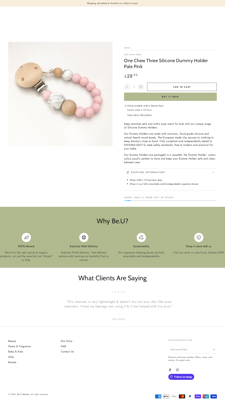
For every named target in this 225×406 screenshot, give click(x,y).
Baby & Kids (15, 351)
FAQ (63, 346)
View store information (139, 115)
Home (127, 48)
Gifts (11, 357)
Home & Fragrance (19, 346)
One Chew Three (132, 55)
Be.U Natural (23, 394)
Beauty (12, 341)
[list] (112, 247)
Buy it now (170, 96)
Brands (12, 362)
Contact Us (67, 351)
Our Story (66, 341)
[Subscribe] (215, 349)
